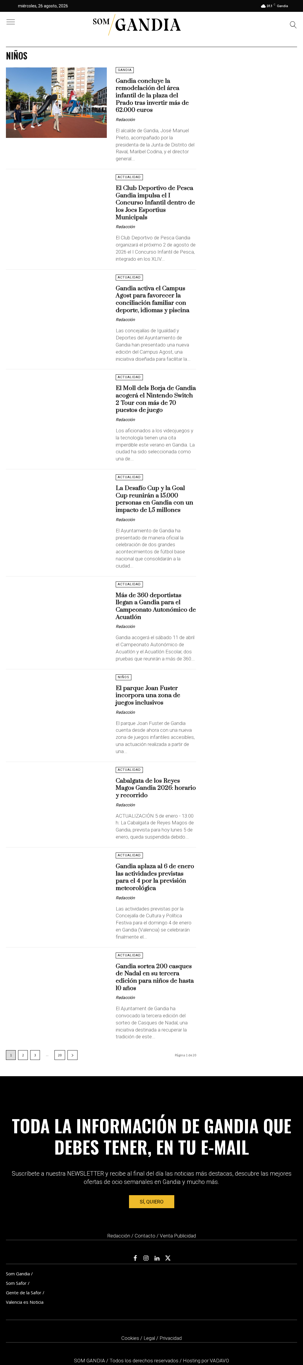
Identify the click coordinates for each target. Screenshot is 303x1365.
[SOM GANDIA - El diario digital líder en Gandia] (137, 25)
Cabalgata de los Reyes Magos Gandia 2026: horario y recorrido (156, 788)
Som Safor (16, 1283)
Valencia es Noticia (24, 1302)
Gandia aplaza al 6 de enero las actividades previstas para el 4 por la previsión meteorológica (155, 877)
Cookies (130, 1338)
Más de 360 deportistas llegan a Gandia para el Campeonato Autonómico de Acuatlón (156, 606)
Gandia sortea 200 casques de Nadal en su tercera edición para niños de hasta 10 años (155, 977)
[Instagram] (146, 1258)
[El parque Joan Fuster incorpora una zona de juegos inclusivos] (56, 710)
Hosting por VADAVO (206, 1361)
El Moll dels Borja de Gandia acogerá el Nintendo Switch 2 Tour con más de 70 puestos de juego (156, 399)
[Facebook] (135, 1258)
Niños (123, 677)
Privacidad (170, 1338)
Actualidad (129, 177)
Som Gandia (18, 1274)
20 (60, 1055)
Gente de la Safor (23, 1292)
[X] (168, 1258)
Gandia (125, 70)
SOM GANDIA (90, 1361)
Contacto (145, 1236)
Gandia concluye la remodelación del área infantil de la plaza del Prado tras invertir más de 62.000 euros (152, 95)
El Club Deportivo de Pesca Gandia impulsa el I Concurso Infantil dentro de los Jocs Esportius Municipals (155, 202)
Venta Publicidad (178, 1236)
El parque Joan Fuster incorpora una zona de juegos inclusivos (148, 695)
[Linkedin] (157, 1258)
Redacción (125, 119)
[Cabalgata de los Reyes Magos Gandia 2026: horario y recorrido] (56, 802)
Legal (149, 1338)
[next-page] (72, 1055)
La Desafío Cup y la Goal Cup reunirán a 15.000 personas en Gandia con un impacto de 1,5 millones (154, 499)
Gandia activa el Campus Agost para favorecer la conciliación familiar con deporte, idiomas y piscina (152, 299)
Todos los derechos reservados (144, 1361)
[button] (293, 25)
